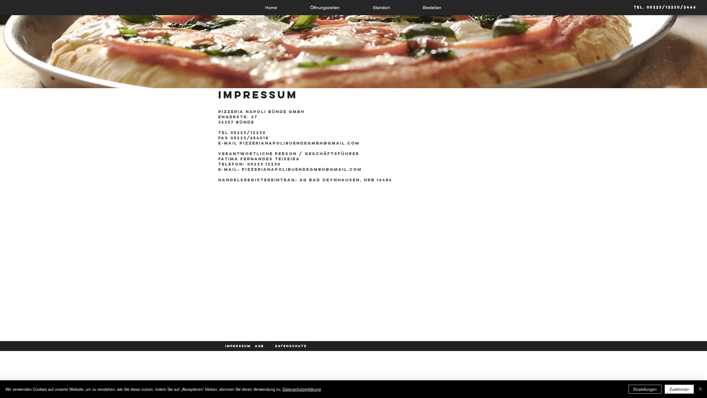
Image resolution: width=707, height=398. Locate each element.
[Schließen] (700, 389)
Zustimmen (679, 389)
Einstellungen (645, 389)
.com (352, 143)
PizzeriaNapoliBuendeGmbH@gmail (292, 143)
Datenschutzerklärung (302, 389)
